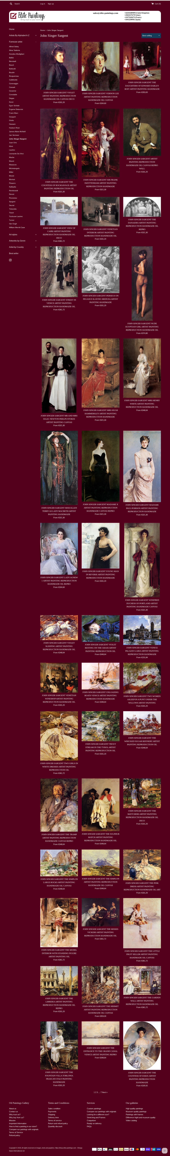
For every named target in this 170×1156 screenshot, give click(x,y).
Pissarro (12, 183)
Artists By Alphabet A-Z (22, 35)
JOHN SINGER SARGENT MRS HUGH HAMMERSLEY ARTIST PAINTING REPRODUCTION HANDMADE (100, 413)
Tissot (11, 213)
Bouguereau (14, 76)
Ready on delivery (94, 1123)
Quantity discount (55, 1126)
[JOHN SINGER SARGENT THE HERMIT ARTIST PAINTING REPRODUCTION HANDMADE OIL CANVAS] (100, 985)
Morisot (12, 179)
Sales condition (54, 1108)
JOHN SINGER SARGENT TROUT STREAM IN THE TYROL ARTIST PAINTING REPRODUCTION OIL (100, 747)
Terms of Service (16, 1132)
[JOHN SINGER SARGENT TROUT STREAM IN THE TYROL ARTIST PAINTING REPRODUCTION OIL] (100, 726)
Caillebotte (13, 80)
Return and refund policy (58, 1123)
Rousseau (13, 198)
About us (12, 1108)
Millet (11, 172)
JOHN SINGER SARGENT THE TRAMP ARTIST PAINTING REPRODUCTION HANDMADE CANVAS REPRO (59, 837)
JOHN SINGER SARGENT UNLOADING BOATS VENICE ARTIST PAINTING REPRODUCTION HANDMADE (100, 695)
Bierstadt (12, 61)
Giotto (11, 120)
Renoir (11, 194)
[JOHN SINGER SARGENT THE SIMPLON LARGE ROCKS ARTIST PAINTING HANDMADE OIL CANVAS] (59, 863)
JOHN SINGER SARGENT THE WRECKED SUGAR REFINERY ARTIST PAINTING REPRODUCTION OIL (142, 741)
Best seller (13, 253)
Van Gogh (13, 224)
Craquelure (91, 1120)
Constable (13, 95)
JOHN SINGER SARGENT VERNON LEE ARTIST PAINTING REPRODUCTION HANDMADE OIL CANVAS (100, 96)
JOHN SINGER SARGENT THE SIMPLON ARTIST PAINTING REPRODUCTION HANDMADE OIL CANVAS (100, 882)
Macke (11, 157)
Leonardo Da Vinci (16, 154)
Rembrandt (13, 191)
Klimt (11, 146)
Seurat (11, 205)
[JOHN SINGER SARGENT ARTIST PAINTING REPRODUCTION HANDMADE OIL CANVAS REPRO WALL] (142, 132)
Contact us (13, 1111)
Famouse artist (22, 42)
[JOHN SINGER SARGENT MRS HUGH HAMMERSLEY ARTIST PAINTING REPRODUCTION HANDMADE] (100, 373)
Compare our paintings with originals (23, 1129)
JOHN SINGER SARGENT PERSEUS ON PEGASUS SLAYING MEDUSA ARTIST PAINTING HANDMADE (100, 299)
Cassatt (12, 87)
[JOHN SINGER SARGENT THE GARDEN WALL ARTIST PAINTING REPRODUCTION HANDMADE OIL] (142, 980)
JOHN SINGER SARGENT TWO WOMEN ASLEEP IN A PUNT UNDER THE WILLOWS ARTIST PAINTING (142, 699)
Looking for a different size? (98, 1114)
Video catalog (131, 1120)
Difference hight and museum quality (140, 1117)
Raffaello (12, 187)
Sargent (12, 202)
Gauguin (12, 117)
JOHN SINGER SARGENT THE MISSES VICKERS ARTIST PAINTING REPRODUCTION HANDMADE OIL (100, 932)
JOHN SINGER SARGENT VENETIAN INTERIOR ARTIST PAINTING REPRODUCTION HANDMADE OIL (100, 232)
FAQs (89, 1126)
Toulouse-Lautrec (16, 216)
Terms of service (55, 1120)
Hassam (12, 124)
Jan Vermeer (14, 135)
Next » (104, 1092)
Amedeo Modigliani (16, 54)
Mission (12, 1120)
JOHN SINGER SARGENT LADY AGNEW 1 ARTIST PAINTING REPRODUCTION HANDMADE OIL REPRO (59, 580)
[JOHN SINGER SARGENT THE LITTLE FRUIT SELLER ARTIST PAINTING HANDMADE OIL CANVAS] (142, 923)
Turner (11, 220)
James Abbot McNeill (17, 132)
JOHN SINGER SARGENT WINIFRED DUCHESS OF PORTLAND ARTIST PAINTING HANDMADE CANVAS (142, 603)
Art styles (22, 235)
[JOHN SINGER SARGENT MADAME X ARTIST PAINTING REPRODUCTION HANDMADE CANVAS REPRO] (100, 466)
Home (11, 29)
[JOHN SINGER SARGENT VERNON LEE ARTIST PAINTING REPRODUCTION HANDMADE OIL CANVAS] (100, 66)
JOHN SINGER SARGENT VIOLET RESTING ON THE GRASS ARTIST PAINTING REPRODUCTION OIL (100, 647)
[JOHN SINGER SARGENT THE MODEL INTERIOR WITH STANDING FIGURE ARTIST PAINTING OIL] (59, 922)
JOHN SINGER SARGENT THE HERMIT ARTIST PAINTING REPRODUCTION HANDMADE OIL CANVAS (100, 1009)
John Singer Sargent (18, 139)
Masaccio (13, 165)
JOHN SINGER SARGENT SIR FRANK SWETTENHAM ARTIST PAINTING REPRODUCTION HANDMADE (100, 183)
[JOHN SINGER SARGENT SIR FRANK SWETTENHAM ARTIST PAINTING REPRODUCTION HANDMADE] (100, 143)
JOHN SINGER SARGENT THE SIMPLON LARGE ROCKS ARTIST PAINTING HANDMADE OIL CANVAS (59, 882)
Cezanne (12, 91)
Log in (42, 4)
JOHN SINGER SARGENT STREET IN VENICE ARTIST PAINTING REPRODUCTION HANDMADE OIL (59, 303)
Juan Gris (13, 143)
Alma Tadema (14, 50)
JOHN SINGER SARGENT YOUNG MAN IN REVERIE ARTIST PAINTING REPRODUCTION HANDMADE (100, 574)
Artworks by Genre (22, 241)
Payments (52, 1111)
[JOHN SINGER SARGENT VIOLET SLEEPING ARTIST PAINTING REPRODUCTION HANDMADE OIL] (59, 627)
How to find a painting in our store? (23, 1126)
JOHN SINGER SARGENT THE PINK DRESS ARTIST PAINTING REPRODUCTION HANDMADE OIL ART (142, 886)
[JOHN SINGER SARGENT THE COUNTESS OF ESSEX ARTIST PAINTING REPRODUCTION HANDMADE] (142, 1045)
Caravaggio (13, 83)
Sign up (51, 4)
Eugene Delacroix (16, 109)
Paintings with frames (134, 1114)
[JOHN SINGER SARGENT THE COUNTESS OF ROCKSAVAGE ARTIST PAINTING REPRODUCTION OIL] (59, 144)
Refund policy (14, 1135)
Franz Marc (13, 113)
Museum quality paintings (136, 1111)
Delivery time (53, 1117)
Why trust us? (14, 1114)
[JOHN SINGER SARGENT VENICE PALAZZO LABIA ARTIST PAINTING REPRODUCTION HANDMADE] (142, 630)
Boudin (12, 72)
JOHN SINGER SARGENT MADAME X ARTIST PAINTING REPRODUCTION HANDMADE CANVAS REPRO (100, 507)
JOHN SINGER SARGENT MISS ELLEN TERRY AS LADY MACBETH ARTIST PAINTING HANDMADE (59, 511)
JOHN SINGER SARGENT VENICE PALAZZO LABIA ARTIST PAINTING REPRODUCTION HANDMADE (142, 651)
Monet (11, 176)
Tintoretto (13, 209)
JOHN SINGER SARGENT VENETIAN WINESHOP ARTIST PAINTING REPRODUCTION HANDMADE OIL (59, 698)
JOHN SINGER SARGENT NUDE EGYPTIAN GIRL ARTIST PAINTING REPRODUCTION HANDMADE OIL (142, 326)
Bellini (11, 58)
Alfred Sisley (14, 47)
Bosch (11, 65)
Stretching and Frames (96, 1117)
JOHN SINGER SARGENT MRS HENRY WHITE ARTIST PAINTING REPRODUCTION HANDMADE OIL (142, 403)
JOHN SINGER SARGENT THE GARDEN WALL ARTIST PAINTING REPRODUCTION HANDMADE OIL (142, 1000)
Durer (11, 102)
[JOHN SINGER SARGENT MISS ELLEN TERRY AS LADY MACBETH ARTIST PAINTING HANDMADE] (59, 468)
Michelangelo (14, 168)
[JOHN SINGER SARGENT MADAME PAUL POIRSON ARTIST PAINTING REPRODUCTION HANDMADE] (142, 466)
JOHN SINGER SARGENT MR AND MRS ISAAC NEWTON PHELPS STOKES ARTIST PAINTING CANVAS (59, 419)
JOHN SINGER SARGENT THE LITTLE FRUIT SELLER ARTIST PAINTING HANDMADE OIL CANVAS (142, 954)
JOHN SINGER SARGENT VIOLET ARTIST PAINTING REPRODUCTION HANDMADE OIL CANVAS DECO (59, 95)
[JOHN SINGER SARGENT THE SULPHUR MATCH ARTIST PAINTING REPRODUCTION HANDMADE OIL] (100, 804)
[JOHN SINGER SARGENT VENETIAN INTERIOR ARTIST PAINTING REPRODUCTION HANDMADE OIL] (100, 211)
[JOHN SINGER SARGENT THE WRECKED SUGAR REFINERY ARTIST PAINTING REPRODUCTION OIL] (142, 723)
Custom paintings (94, 1108)
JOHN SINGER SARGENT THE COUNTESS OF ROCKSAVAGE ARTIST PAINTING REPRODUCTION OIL (59, 185)
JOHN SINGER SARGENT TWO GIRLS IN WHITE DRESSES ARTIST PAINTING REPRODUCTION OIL (59, 766)
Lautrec (12, 150)
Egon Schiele (14, 106)
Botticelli (12, 69)
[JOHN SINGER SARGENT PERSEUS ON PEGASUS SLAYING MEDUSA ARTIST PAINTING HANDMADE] (100, 269)
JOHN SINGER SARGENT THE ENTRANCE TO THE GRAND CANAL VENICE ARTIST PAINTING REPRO (101, 1051)
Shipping (51, 1114)
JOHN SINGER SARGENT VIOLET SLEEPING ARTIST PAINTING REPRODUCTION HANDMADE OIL (59, 646)
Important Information (17, 1123)
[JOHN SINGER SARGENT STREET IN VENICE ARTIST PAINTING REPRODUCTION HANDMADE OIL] (59, 271)
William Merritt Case (17, 227)
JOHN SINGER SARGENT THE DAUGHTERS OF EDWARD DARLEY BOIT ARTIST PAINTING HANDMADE (142, 85)
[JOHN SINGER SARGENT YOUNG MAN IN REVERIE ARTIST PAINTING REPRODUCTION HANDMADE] (100, 546)
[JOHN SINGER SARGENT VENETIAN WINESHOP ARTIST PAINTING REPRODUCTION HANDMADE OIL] (59, 678)
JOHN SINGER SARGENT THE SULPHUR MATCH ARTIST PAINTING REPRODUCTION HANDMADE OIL (100, 837)
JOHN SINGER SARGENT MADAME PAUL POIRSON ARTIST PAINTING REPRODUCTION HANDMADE (142, 508)
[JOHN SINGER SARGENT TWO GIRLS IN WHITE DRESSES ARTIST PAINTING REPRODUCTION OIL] (59, 736)
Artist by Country (22, 247)
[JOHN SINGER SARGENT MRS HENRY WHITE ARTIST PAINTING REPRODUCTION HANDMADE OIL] (142, 368)
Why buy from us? (16, 1117)
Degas (11, 98)
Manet (11, 161)
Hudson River (14, 128)
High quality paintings (134, 1108)
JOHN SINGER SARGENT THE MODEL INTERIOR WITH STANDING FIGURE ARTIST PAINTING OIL (59, 953)
